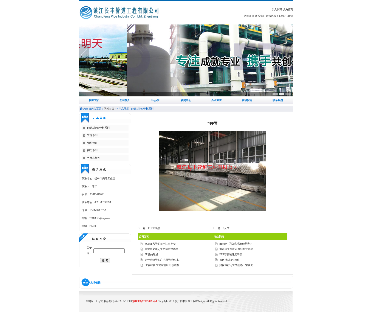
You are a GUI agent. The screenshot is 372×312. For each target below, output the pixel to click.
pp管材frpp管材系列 (98, 127)
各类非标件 (93, 157)
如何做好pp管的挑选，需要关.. (236, 265)
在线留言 (247, 100)
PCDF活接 (154, 228)
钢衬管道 (92, 142)
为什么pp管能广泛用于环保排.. (162, 259)
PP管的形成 (151, 254)
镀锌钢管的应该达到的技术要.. (236, 249)
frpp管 (226, 228)
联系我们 (260, 15)
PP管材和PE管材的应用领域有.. (162, 265)
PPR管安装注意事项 (230, 254)
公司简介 (125, 100)
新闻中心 (186, 100)
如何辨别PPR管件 (229, 259)
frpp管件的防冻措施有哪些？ (235, 243)
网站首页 (249, 15)
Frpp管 (155, 100)
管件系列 (92, 135)
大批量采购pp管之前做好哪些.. (162, 249)
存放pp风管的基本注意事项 (160, 243)
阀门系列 (92, 150)
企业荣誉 (216, 100)
